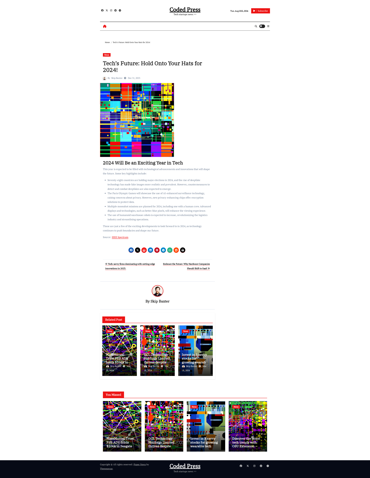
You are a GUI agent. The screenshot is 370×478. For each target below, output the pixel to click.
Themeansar (106, 468)
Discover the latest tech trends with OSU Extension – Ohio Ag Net (246, 444)
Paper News (140, 464)
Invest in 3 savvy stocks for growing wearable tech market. (195, 360)
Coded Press (185, 9)
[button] (268, 26)
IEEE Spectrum (120, 237)
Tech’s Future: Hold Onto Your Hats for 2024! (152, 66)
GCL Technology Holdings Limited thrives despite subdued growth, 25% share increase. (163, 446)
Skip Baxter (117, 78)
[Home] (105, 26)
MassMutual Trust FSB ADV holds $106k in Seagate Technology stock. (119, 362)
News (106, 54)
